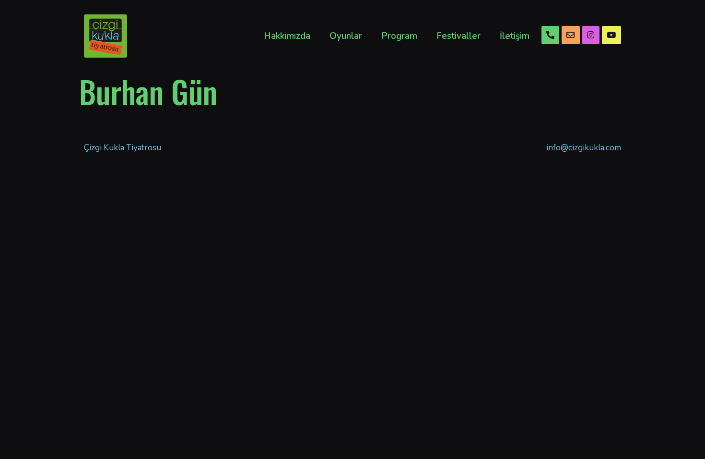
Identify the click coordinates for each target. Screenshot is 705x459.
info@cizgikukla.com (583, 147)
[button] (550, 35)
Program (399, 36)
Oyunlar (345, 36)
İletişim (514, 36)
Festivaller (458, 36)
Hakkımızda (287, 36)
